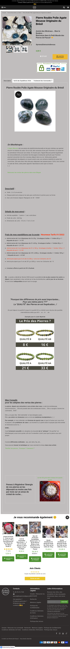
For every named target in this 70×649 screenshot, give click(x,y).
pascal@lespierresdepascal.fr (22, 596)
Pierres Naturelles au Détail (14, 12)
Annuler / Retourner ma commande (37, 595)
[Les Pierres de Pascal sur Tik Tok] (66, 634)
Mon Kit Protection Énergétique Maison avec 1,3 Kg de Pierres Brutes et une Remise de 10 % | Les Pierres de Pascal (35, 542)
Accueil (4, 12)
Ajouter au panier (9, 559)
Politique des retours (36, 621)
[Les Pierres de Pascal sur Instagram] (60, 633)
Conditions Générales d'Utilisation (36, 617)
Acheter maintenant (60, 56)
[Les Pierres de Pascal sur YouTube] (63, 633)
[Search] (64, 7)
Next (29, 30)
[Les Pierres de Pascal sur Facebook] (56, 633)
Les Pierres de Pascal (12, 638)
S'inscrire (64, 602)
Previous (4, 30)
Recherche (33, 599)
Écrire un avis (34, 578)
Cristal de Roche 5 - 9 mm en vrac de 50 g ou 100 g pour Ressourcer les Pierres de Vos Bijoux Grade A (8, 541)
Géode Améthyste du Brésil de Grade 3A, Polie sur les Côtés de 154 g (62, 543)
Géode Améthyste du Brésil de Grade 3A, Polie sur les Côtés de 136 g (48, 543)
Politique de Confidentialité (34, 606)
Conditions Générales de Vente (36, 612)
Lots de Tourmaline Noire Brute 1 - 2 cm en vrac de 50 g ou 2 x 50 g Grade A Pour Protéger (22, 543)
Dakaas (12, 647)
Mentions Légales (35, 602)
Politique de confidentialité (53, 611)
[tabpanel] (9, 49)
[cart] (68, 7)
